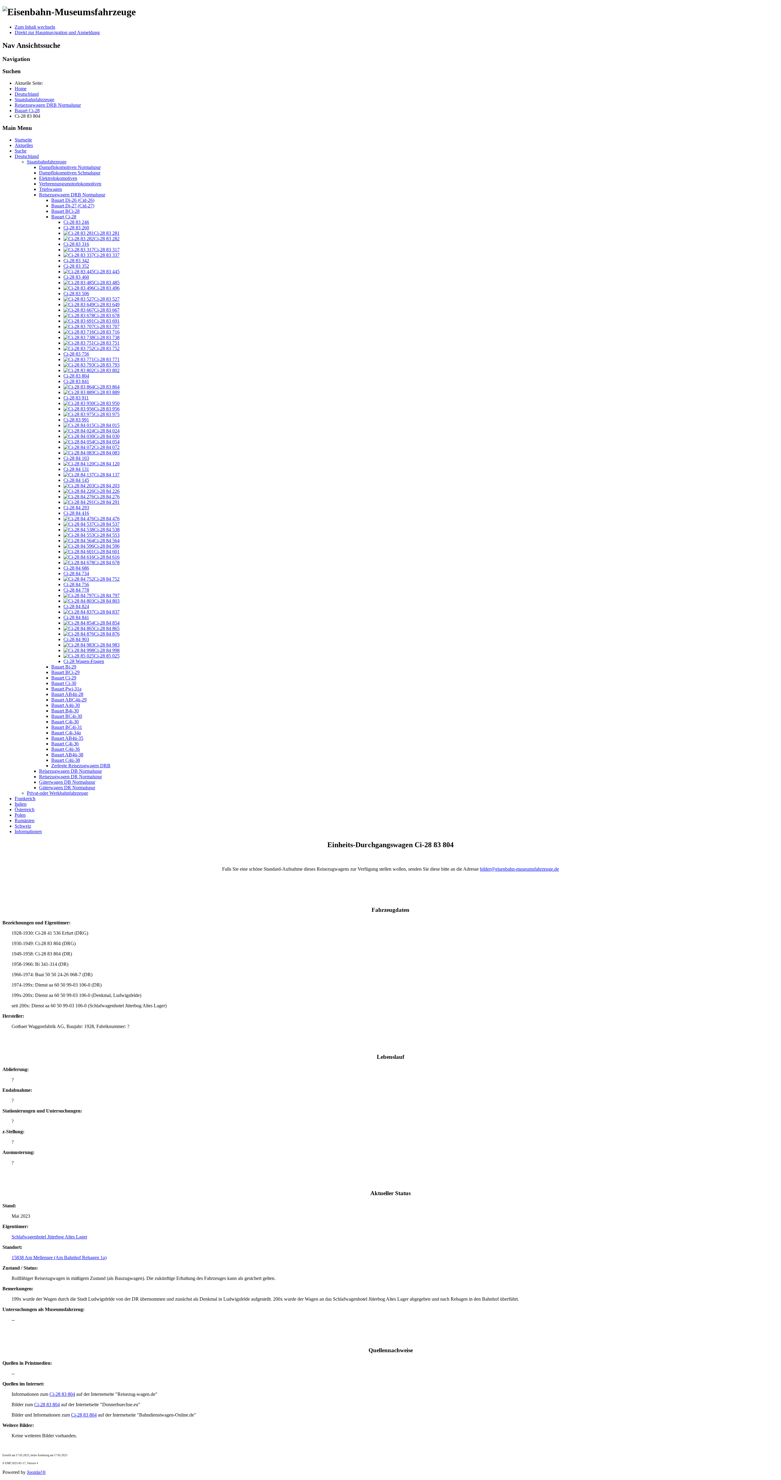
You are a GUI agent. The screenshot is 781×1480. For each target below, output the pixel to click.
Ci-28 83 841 (76, 381)
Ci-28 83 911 (76, 397)
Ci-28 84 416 (76, 513)
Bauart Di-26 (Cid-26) (72, 200)
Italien (21, 804)
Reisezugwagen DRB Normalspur (72, 194)
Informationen (28, 831)
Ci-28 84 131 (76, 469)
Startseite (23, 139)
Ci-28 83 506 (76, 293)
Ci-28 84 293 (76, 507)
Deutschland (27, 156)
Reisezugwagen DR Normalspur (70, 776)
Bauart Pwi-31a (66, 688)
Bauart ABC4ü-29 (69, 699)
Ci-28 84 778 (76, 590)
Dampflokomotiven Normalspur (70, 167)
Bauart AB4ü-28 (67, 694)
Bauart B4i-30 (65, 710)
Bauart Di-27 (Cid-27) (72, 205)
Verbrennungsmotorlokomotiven (70, 183)
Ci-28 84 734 (76, 573)
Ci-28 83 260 (76, 227)
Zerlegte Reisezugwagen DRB (80, 765)
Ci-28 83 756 (76, 354)
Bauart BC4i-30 (66, 716)
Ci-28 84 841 (76, 617)
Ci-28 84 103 (76, 458)
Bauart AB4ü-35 (67, 738)
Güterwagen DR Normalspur (67, 787)
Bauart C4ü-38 (65, 760)
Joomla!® (36, 1472)
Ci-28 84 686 (76, 568)
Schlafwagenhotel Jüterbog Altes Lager (49, 1236)
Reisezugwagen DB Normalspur (70, 771)
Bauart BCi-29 (65, 672)
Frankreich (25, 798)
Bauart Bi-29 (63, 666)
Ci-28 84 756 (76, 584)
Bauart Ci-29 (63, 677)
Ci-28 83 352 (76, 266)
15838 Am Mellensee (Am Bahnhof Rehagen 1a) (59, 1257)
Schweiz (23, 826)
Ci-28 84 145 (76, 480)
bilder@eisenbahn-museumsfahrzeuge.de (519, 869)
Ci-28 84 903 (76, 639)
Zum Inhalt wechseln (35, 27)
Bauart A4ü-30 (65, 705)
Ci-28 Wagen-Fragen (83, 661)
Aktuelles (24, 145)
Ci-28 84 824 (76, 606)
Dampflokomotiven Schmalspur (69, 172)
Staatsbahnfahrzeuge (47, 161)
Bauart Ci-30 (63, 683)
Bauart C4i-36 (65, 743)
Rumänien (24, 820)
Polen (20, 815)
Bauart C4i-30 (65, 721)
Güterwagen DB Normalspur (67, 782)
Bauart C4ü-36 (65, 749)
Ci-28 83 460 (76, 277)
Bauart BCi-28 (65, 211)
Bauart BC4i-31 (66, 727)
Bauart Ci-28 (63, 216)
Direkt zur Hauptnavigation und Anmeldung (57, 32)
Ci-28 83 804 (76, 375)
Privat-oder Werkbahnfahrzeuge (57, 793)
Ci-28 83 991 (76, 419)
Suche (21, 150)
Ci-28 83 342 (76, 260)
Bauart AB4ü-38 (67, 754)
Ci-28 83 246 (76, 222)
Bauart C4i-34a (66, 732)
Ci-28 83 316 (76, 244)
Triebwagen (50, 189)
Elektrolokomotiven (58, 178)
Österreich (24, 809)
